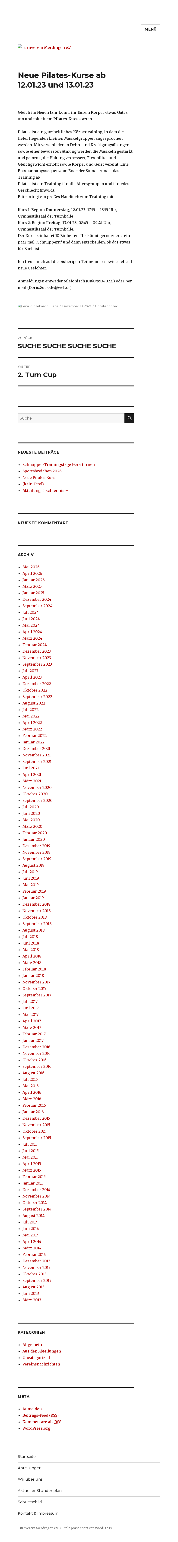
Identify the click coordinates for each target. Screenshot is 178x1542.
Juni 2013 (30, 1293)
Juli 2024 (30, 612)
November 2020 (37, 787)
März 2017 (31, 1027)
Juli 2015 (30, 1144)
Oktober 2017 (34, 988)
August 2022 (33, 703)
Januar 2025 (33, 593)
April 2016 (31, 1092)
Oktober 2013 (34, 1274)
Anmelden (32, 1408)
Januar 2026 (33, 580)
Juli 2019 (30, 871)
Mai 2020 (31, 820)
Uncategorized (106, 306)
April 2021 (31, 774)
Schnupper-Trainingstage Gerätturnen (58, 464)
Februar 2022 (34, 735)
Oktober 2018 (34, 917)
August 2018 (33, 930)
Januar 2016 (33, 1111)
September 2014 (36, 1209)
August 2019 (33, 865)
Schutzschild (30, 1502)
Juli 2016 (30, 1079)
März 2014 (31, 1248)
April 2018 (31, 956)
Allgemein (32, 1344)
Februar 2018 (34, 969)
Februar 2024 (34, 644)
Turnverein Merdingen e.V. (38, 1528)
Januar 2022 (33, 742)
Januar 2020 (33, 839)
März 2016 (31, 1098)
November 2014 (36, 1196)
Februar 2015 (34, 1176)
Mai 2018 (30, 949)
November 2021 (36, 755)
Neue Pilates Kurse (39, 477)
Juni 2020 (31, 813)
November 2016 (36, 1053)
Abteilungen (29, 1468)
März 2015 (31, 1170)
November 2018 (36, 910)
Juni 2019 (30, 878)
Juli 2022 (30, 709)
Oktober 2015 (34, 1131)
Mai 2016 (30, 1086)
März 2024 (32, 638)
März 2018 (31, 962)
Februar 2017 (34, 1034)
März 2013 (31, 1300)
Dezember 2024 (36, 599)
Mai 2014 (30, 1235)
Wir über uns (30, 1479)
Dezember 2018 (36, 904)
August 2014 (33, 1215)
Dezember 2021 (36, 748)
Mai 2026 (31, 567)
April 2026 (32, 573)
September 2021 (36, 761)
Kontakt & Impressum (38, 1513)
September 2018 (37, 923)
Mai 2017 (30, 1014)
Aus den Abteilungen (41, 1351)
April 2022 (32, 722)
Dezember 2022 (36, 683)
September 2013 (36, 1280)
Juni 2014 (30, 1228)
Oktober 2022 (34, 690)
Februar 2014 (34, 1254)
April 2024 (32, 631)
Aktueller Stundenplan (40, 1490)
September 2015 (36, 1137)
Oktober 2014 (34, 1202)
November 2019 (36, 852)
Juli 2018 (30, 936)
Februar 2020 (34, 833)
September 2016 (36, 1066)
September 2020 (37, 800)
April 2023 (32, 677)
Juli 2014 (30, 1222)
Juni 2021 (30, 768)
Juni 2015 (30, 1150)
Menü (151, 29)
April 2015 (31, 1163)
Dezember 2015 (36, 1118)
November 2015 (36, 1124)
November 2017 (36, 982)
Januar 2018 (33, 975)
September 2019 (36, 858)
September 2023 (37, 664)
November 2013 (36, 1267)
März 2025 (32, 586)
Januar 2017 (33, 1040)
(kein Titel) (33, 484)
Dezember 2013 (36, 1261)
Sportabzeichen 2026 (42, 471)
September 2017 (36, 995)
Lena (54, 306)
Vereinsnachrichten (41, 1364)
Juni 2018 (30, 943)
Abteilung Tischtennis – (45, 490)
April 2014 (31, 1241)
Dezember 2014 (36, 1189)
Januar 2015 (33, 1183)
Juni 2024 (31, 618)
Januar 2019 (33, 897)
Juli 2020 (30, 807)
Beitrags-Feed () (40, 1415)
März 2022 (32, 729)
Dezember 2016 (36, 1047)
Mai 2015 (30, 1157)
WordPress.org (36, 1428)
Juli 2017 (30, 1001)
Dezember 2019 (36, 846)
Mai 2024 (31, 625)
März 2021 (31, 781)
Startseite (27, 1456)
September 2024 (37, 606)
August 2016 (33, 1073)
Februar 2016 (34, 1105)
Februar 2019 (34, 891)
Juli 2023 (30, 670)
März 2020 (32, 826)
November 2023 (36, 657)
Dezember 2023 (36, 651)
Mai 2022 (30, 716)
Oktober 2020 (35, 794)
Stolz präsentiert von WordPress (87, 1528)
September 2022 (37, 696)
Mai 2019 (30, 884)
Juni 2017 (30, 1008)
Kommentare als (41, 1421)
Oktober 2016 (34, 1060)
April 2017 (31, 1021)
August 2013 (33, 1287)
